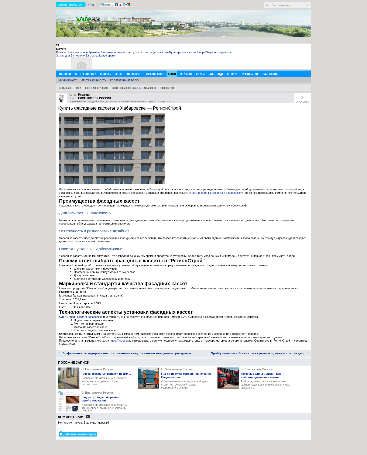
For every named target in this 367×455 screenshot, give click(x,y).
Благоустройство (137, 52)
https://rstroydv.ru (120, 340)
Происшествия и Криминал (84, 52)
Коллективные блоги (124, 80)
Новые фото (134, 74)
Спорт (201, 52)
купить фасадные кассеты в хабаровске (215, 193)
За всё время (107, 55)
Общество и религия (218, 52)
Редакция (84, 94)
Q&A (211, 74)
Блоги (172, 74)
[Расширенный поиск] (307, 5)
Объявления (270, 74)
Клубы (200, 74)
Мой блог (186, 74)
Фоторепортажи (85, 74)
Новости (65, 74)
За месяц (91, 55)
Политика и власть (113, 52)
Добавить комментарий (79, 434)
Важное (61, 52)
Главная (66, 88)
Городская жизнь (158, 52)
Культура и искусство (183, 52)
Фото (118, 74)
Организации (249, 74)
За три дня (63, 55)
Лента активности (93, 80)
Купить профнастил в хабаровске (80, 317)
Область (105, 74)
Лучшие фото (155, 74)
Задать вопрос (227, 74)
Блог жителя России (96, 88)
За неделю (78, 55)
